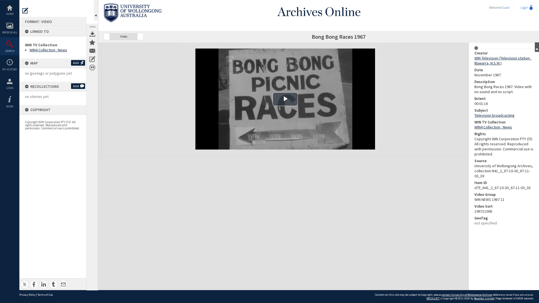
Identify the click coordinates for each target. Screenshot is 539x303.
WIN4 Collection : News (48, 49)
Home (9, 14)
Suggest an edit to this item (25, 11)
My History (9, 69)
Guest (506, 7)
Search (10, 51)
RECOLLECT (433, 298)
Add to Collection (92, 42)
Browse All (9, 32)
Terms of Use (45, 295)
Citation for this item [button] (92, 67)
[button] (106, 36)
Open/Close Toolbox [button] (96, 10)
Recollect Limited (484, 298)
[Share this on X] (24, 281)
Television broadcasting (494, 115)
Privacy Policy (27, 295)
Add (76, 63)
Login (9, 88)
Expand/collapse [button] (537, 47)
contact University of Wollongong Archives (467, 295)
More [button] (9, 106)
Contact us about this (92, 51)
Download (92, 34)
